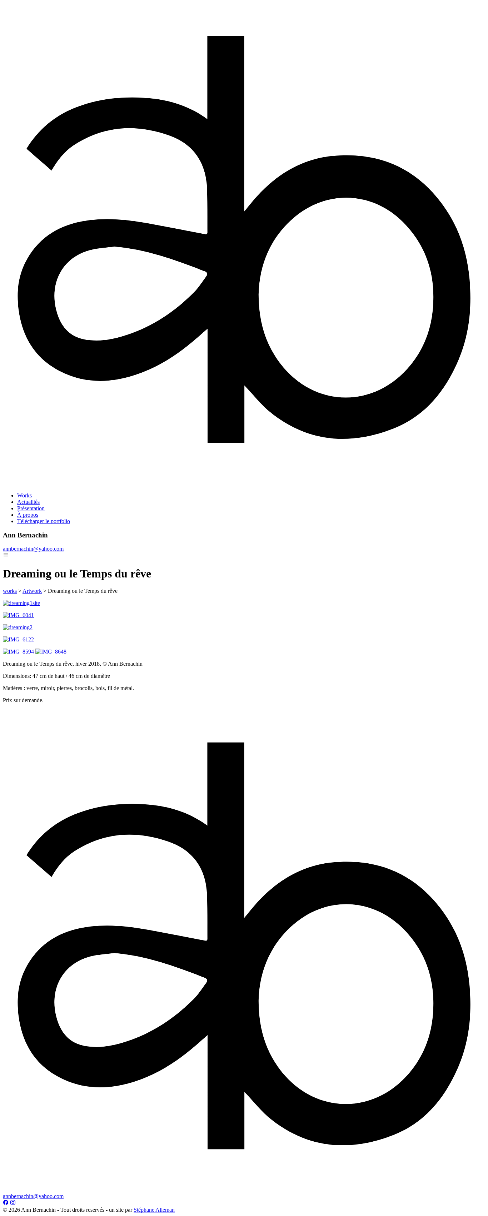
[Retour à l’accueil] (244, 483)
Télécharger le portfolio (43, 521)
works (10, 591)
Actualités (28, 502)
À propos (27, 515)
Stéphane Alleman (154, 1210)
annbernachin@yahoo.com (33, 549)
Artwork (32, 591)
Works (24, 495)
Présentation (31, 508)
